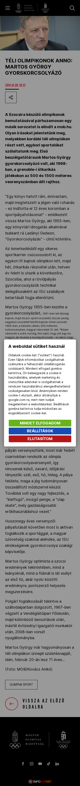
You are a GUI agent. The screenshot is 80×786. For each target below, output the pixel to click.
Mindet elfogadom (40, 423)
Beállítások (40, 431)
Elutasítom (40, 439)
